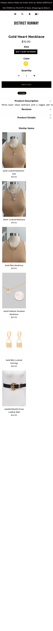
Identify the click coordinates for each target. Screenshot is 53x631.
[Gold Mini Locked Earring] (14, 339)
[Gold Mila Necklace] (14, 245)
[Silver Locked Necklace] (14, 199)
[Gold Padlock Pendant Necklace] (14, 291)
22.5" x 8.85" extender (26, 52)
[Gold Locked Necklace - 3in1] (14, 150)
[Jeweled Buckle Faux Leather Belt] (14, 388)
